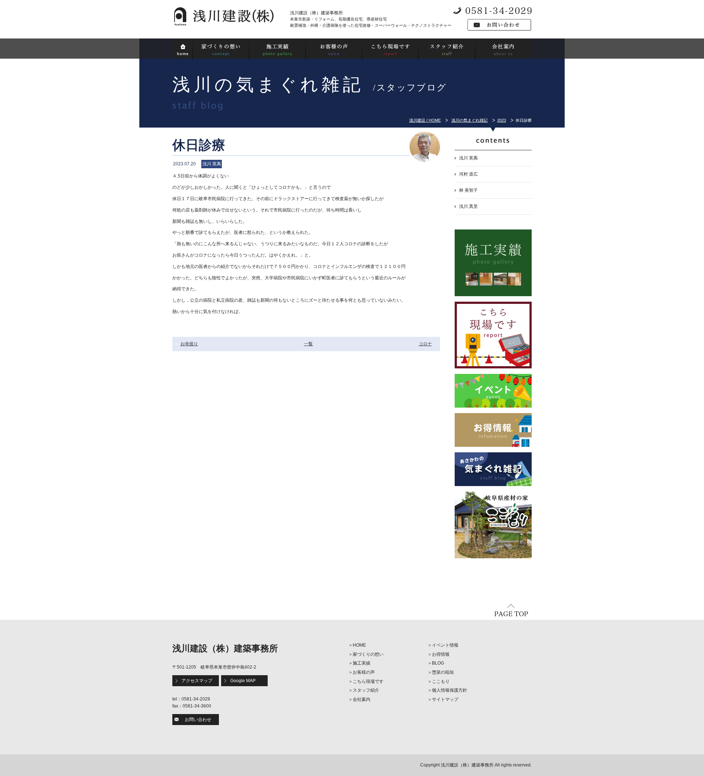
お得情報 (441, 654)
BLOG (438, 663)
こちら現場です (368, 681)
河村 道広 (468, 174)
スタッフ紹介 (366, 690)
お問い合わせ (198, 719)
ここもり (441, 681)
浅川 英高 (468, 158)
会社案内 (361, 699)
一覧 (308, 343)
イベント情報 (445, 645)
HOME (359, 645)
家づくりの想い (368, 654)
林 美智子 (468, 190)
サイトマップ (445, 699)
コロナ (425, 343)
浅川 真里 (468, 206)
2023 (501, 120)
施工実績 (361, 663)
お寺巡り (189, 343)
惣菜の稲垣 (443, 672)
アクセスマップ (197, 680)
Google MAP (243, 680)
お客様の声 (364, 672)
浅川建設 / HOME (425, 120)
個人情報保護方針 (449, 690)
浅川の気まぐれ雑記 (469, 120)
